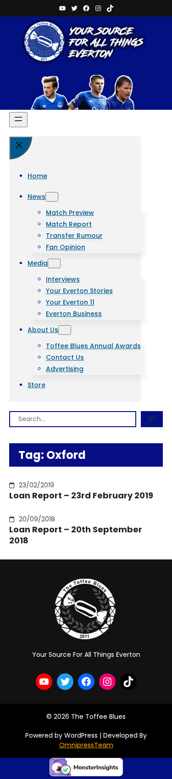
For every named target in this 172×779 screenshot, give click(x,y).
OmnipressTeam (86, 745)
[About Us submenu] (64, 330)
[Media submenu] (54, 263)
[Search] (152, 419)
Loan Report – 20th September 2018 (75, 535)
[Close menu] (20, 147)
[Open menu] (18, 119)
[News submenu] (51, 197)
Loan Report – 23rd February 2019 (81, 495)
